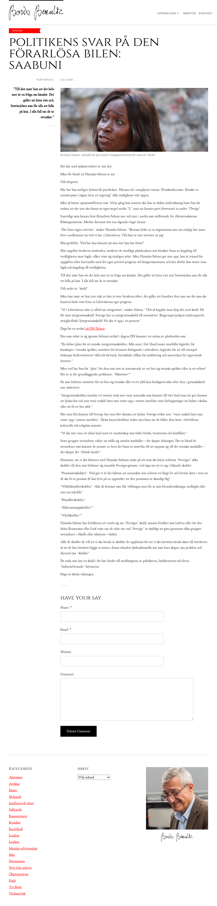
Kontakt (205, 13)
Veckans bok (17, 893)
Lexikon (14, 835)
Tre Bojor (15, 887)
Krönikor (15, 822)
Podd (12, 881)
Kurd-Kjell (16, 829)
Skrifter (189, 13)
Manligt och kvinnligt (23, 848)
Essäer (13, 790)
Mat (12, 855)
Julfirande (15, 809)
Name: (65, 607)
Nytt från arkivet (20, 868)
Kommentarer (18, 816)
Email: (65, 630)
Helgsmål (15, 797)
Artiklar (17, 30)
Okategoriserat (18, 874)
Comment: (67, 674)
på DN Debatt (95, 328)
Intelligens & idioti (21, 803)
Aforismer (16, 777)
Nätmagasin (166, 13)
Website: (66, 652)
